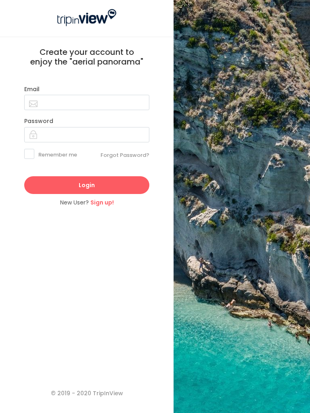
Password (38, 121)
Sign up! (102, 202)
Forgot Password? (125, 155)
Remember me (57, 155)
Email (32, 89)
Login (87, 185)
